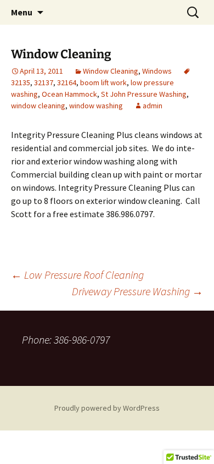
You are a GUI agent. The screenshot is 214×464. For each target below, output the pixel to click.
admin (152, 106)
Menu (21, 12)
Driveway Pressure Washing (137, 291)
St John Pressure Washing (144, 94)
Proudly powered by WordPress (107, 408)
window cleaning (38, 106)
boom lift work (103, 82)
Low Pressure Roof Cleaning (77, 274)
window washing (96, 106)
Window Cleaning (110, 71)
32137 (43, 82)
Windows (157, 71)
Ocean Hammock (69, 94)
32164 (66, 82)
